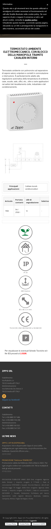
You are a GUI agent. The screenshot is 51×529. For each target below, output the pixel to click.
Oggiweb (33, 520)
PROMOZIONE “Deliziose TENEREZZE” (17, 460)
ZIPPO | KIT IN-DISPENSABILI (13, 443)
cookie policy (31, 20)
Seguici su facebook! (11, 399)
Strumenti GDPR (39, 524)
